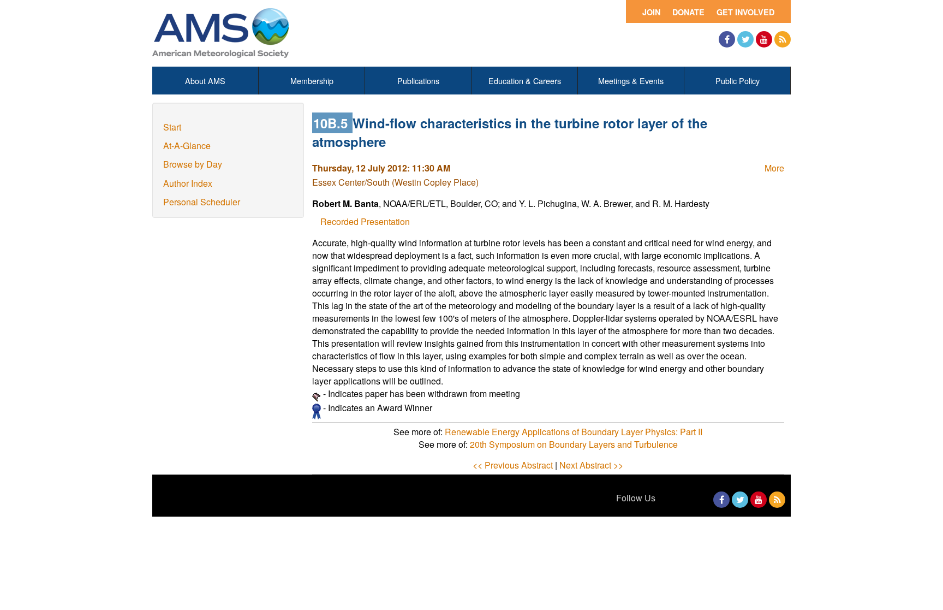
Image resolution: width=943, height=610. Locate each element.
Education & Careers (524, 80)
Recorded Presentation (365, 221)
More (774, 168)
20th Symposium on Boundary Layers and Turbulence (574, 444)
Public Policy (737, 80)
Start (172, 127)
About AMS (205, 80)
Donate (688, 12)
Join (651, 12)
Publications (418, 80)
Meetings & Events (631, 80)
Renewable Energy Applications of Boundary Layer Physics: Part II (573, 431)
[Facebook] (727, 39)
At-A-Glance (187, 145)
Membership (311, 80)
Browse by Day (192, 164)
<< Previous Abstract (513, 465)
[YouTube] (764, 39)
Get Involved (745, 12)
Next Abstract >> (591, 465)
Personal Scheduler (201, 202)
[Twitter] (745, 39)
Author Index (187, 183)
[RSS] (782, 39)
